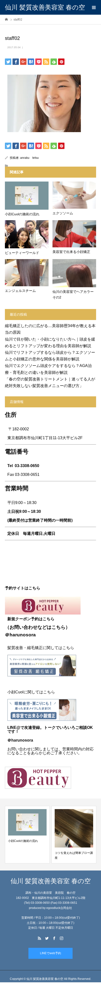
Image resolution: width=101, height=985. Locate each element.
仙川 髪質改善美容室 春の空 (45, 7)
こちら (58, 627)
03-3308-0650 (27, 466)
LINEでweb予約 (50, 953)
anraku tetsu (29, 158)
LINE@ (13, 727)
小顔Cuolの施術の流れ (23, 841)
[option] (27, 835)
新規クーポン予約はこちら (30, 619)
